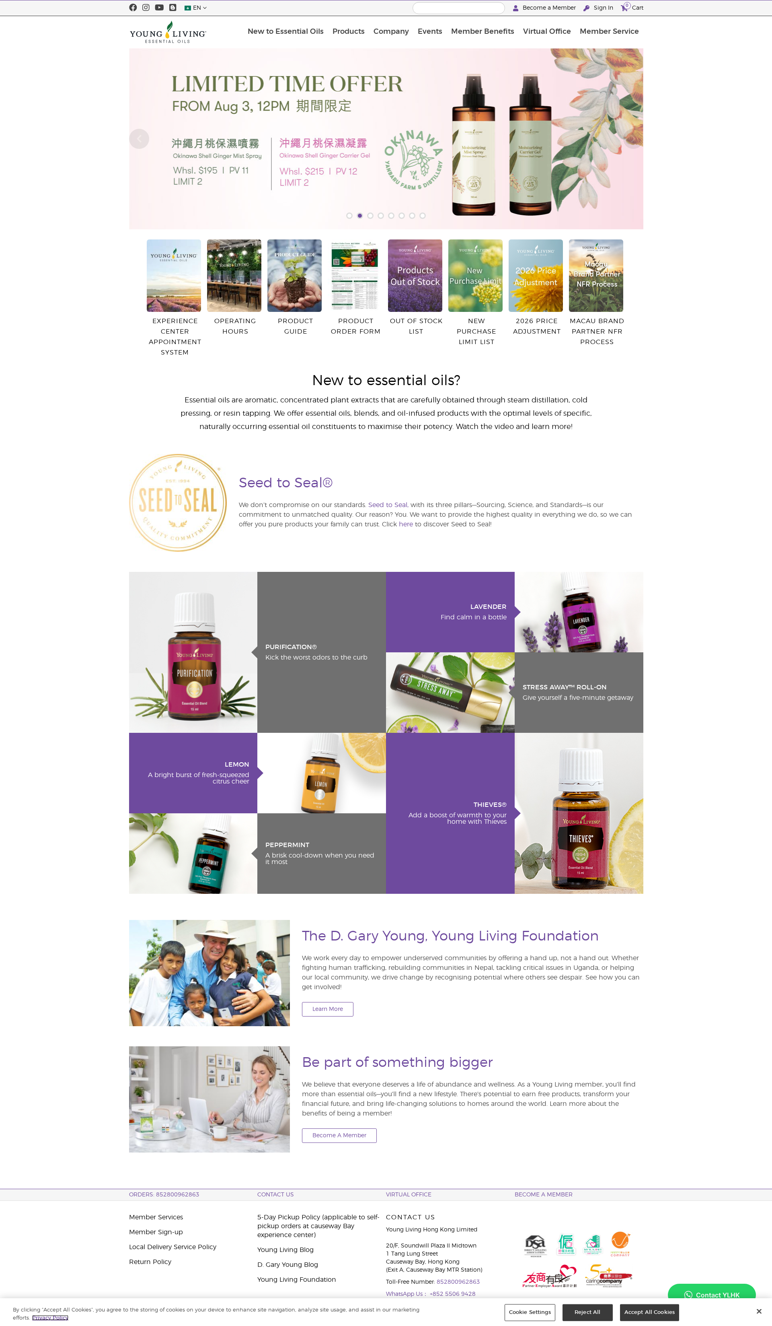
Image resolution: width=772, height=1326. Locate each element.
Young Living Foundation (296, 1280)
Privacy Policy (50, 1317)
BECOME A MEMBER (544, 1195)
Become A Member (339, 1135)
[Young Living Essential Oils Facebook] (133, 8)
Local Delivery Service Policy (172, 1247)
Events (430, 31)
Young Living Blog (285, 1250)
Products (349, 31)
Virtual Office (547, 31)
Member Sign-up (156, 1232)
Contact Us (275, 1195)
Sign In (603, 8)
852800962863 (458, 1282)
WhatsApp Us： (408, 1294)
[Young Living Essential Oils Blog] (173, 8)
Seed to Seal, (388, 505)
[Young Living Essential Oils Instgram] (146, 8)
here (406, 524)
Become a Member (549, 8)
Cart (634, 6)
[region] (386, 1312)
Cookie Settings (530, 1312)
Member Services (156, 1217)
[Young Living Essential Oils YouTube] (159, 8)
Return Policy (150, 1262)
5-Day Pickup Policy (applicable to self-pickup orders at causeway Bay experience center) (318, 1226)
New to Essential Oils (286, 31)
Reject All (587, 1312)
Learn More (327, 1009)
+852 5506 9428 (453, 1294)
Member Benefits (482, 31)
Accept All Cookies (649, 1312)
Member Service (609, 31)
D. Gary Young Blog (287, 1265)
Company (391, 31)
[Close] (759, 1311)
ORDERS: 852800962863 (164, 1195)
